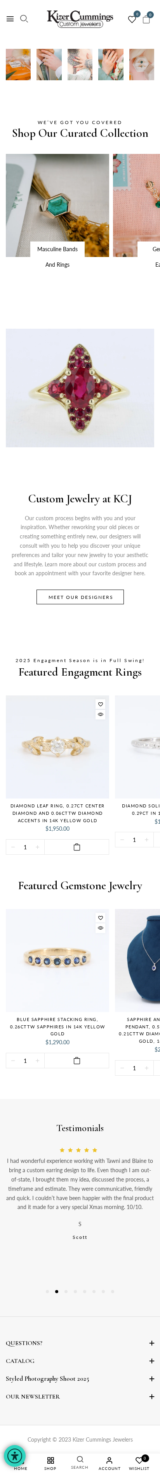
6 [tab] (94, 1291)
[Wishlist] (100, 704)
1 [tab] (47, 1291)
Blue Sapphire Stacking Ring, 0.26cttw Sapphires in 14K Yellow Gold (57, 1026)
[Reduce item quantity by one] (13, 847)
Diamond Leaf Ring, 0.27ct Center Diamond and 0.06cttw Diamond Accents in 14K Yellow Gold (57, 813)
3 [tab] (66, 1291)
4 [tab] (75, 1291)
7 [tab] (103, 1291)
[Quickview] (100, 714)
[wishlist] (132, 19)
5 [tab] (84, 1291)
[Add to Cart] (76, 847)
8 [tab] (112, 1291)
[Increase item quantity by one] (37, 847)
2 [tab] (56, 1291)
